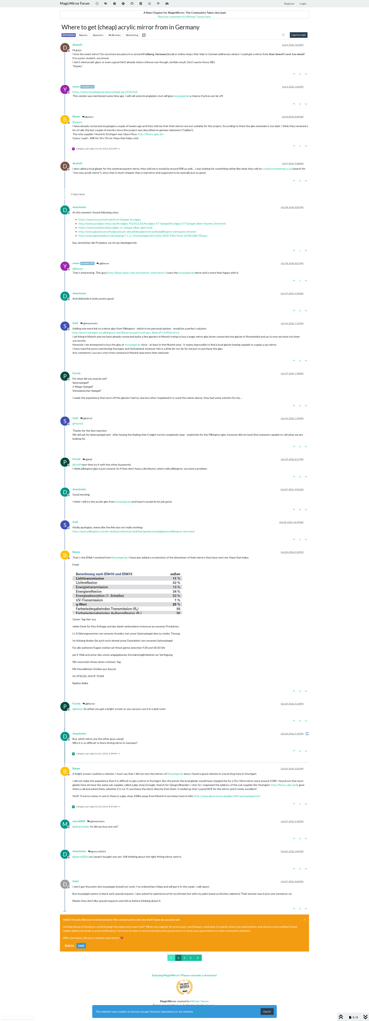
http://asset (79, 332)
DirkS (75, 881)
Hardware (70, 35)
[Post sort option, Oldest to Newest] (283, 35)
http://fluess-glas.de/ (151, 134)
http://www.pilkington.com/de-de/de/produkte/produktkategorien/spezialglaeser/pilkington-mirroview (133, 531)
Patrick (76, 373)
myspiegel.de (181, 95)
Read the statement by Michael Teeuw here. (184, 16)
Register (69, 945)
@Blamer (104, 263)
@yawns (89, 116)
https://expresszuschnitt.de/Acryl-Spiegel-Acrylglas (110, 219)
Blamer (76, 116)
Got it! (267, 1011)
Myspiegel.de (119, 557)
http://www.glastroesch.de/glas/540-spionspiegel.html (227, 796)
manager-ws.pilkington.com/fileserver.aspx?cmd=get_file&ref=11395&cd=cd (133, 332)
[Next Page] (198, 958)
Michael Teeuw (199, 1001)
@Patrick (87, 418)
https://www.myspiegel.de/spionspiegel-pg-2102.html (104, 91)
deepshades (79, 207)
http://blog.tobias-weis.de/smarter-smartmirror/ (136, 272)
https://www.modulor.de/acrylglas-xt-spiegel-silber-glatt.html (115, 227)
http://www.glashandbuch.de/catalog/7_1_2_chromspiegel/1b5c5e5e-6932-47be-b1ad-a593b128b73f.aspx (143, 235)
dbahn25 (77, 44)
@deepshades (90, 323)
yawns (76, 86)
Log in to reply (299, 34)
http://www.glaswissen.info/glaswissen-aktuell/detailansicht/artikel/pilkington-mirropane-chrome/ (137, 231)
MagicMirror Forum (75, 3)
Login (81, 945)
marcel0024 (78, 821)
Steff (75, 323)
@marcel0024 (98, 851)
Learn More (201, 1011)
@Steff (88, 459)
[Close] (304, 919)
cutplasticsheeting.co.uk (277, 168)
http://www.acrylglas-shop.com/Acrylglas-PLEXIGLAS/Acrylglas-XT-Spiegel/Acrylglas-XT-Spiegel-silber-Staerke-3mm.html (152, 223)
